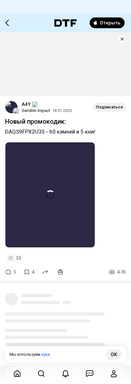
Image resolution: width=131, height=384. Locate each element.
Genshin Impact (36, 110)
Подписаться (109, 107)
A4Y (26, 104)
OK (114, 354)
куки (45, 354)
